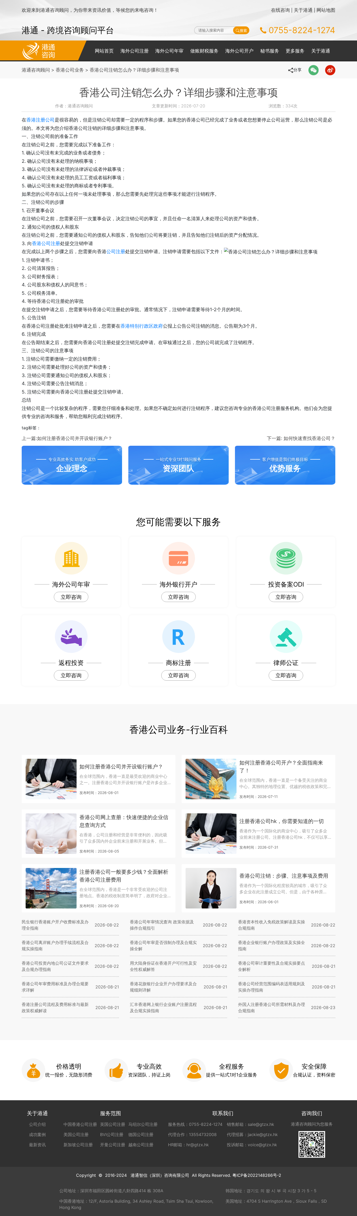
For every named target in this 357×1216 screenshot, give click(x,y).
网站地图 (325, 10)
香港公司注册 (46, 243)
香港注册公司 (40, 120)
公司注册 (115, 251)
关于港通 (303, 10)
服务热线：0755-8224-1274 (195, 1124)
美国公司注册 (76, 1134)
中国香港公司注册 (80, 1124)
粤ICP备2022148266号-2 (256, 1175)
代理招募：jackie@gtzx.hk (252, 1134)
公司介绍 (37, 1124)
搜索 (243, 30)
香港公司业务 (70, 70)
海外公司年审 (169, 51)
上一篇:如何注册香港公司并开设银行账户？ (67, 438)
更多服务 (295, 51)
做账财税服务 (204, 51)
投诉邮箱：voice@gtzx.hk (252, 1144)
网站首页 (104, 51)
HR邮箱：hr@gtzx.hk (188, 1144)
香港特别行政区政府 (141, 326)
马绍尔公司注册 (143, 1124)
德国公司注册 (140, 1134)
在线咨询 (280, 10)
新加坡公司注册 (78, 1144)
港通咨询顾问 (36, 70)
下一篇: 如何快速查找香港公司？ (301, 438)
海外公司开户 (239, 51)
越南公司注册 (140, 1144)
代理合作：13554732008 (192, 1134)
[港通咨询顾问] (39, 50)
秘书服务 (269, 51)
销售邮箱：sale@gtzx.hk (250, 1124)
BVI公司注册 (111, 1134)
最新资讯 (37, 1144)
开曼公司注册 (112, 1144)
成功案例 (37, 1134)
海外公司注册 (134, 51)
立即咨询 (71, 597)
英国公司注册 (112, 1124)
